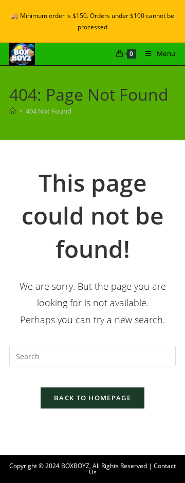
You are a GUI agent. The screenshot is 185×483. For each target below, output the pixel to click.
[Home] (12, 111)
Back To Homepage (92, 397)
